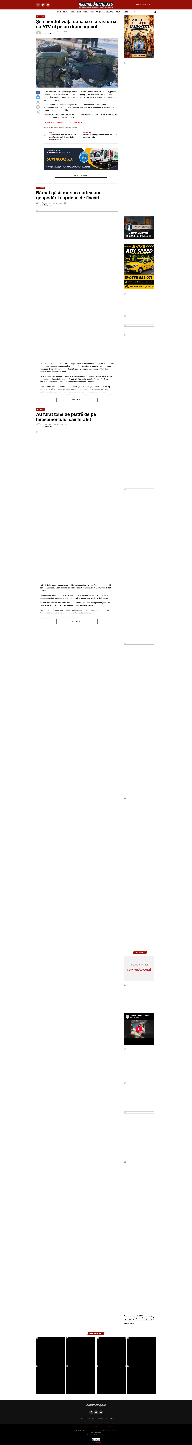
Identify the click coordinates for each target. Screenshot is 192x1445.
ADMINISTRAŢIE (95, 12)
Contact (109, 1418)
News (65, 12)
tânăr (74, 128)
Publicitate (100, 1418)
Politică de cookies (86, 1427)
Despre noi (89, 1418)
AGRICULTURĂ (109, 12)
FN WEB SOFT (100, 1435)
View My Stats (96, 1442)
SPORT (133, 12)
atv (56, 128)
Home (81, 1418)
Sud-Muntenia (82, 12)
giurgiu (68, 128)
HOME (59, 12)
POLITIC (119, 12)
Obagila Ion (48, 205)
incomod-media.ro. (92, 1431)
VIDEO (126, 12)
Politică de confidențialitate (103, 1427)
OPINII (72, 12)
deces (61, 128)
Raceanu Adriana (49, 34)
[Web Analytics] (96, 1441)
